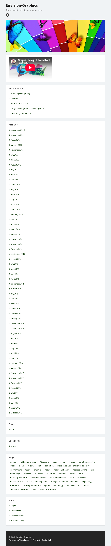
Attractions (44, 462)
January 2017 (16, 234)
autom (63, 462)
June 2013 (15, 398)
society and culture (32, 485)
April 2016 (15, 279)
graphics (37, 470)
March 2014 (15, 358)
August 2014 (16, 333)
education (49, 466)
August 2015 (16, 289)
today (86, 485)
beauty (72, 462)
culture (30, 466)
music (72, 474)
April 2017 (15, 224)
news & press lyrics (18, 477)
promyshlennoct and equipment (64, 481)
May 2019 (14, 179)
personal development (37, 481)
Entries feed (16, 511)
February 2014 (17, 363)
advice (13, 462)
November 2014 (17, 328)
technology (58, 485)
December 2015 (17, 284)
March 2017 (15, 229)
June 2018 (15, 194)
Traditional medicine (19, 489)
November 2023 (18, 135)
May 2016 (14, 274)
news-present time (58, 477)
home (93, 470)
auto (55, 462)
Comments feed (18, 515)
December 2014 (17, 323)
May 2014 (14, 348)
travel (34, 489)
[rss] (7, 15)
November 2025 (18, 130)
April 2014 (15, 353)
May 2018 (14, 199)
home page (15, 474)
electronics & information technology (73, 466)
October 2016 (16, 249)
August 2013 (16, 388)
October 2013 (16, 383)
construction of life (87, 462)
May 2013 (14, 403)
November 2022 (18, 150)
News (13, 446)
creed (21, 466)
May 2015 (14, 298)
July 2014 (14, 338)
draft (39, 466)
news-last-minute (38, 477)
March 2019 (15, 184)
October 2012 (16, 413)
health (47, 470)
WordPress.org (17, 520)
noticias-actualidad (78, 477)
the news (71, 485)
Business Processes (19, 103)
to (79, 485)
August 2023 (16, 140)
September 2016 (18, 254)
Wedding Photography (20, 93)
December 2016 (17, 239)
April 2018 (15, 204)
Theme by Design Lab (42, 540)
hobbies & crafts (80, 470)
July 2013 (14, 393)
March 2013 (15, 408)
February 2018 (17, 214)
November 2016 (17, 244)
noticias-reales (16, 481)
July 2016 (14, 264)
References (15, 485)
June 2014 (15, 343)
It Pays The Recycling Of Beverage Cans (28, 108)
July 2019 (14, 170)
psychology (87, 481)
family (27, 470)
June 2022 (15, 160)
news (81, 474)
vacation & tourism (48, 489)
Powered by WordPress (19, 540)
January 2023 (16, 145)
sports (47, 485)
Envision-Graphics (22, 5)
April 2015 (15, 304)
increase (27, 474)
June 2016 (15, 269)
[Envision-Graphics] (55, 36)
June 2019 (15, 174)
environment (16, 470)
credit (12, 466)
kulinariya (39, 474)
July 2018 (14, 189)
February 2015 (17, 313)
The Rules (15, 98)
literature (51, 474)
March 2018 (15, 209)
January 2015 (16, 318)
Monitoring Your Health (21, 113)
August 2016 (16, 259)
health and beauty (61, 470)
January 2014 (16, 368)
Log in (13, 506)
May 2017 (14, 219)
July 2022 (14, 155)
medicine (62, 474)
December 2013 (17, 373)
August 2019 (16, 165)
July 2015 (14, 294)
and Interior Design (28, 462)
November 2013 (17, 378)
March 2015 (15, 308)
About (11, 429)
